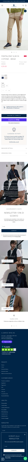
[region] (14, 319)
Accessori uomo (4, 371)
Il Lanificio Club (4, 393)
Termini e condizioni (5, 381)
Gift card (3, 391)
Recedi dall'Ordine (5, 395)
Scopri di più (14, 198)
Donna (2, 365)
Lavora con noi (4, 414)
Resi (2, 387)
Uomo (2, 367)
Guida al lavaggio (4, 418)
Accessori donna (4, 369)
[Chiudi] (24, 434)
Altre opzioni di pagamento (14, 122)
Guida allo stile (4, 416)
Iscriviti (14, 450)
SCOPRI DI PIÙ (7, 261)
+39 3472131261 (9, 338)
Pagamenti (3, 385)
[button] (2, 459)
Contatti (3, 389)
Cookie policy (4, 405)
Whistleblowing (4, 411)
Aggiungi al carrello (14, 115)
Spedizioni (3, 383)
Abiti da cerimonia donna (6, 373)
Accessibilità (3, 409)
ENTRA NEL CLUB (14, 142)
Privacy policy (4, 403)
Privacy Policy (8, 457)
